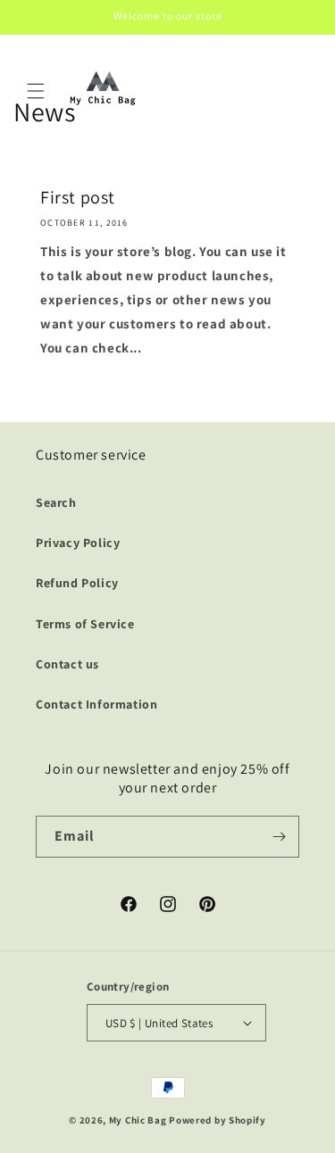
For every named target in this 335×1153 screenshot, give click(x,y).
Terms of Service (85, 624)
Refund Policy (77, 583)
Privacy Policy (78, 543)
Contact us (67, 664)
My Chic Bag (138, 1120)
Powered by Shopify (217, 1120)
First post (77, 197)
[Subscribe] (278, 837)
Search (56, 502)
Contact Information (96, 704)
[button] (35, 91)
